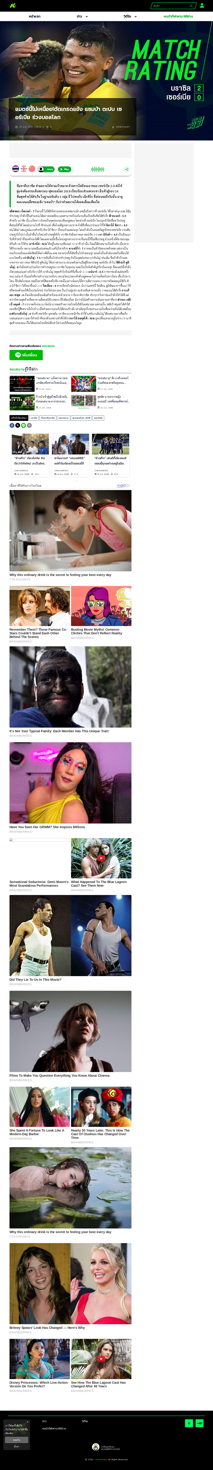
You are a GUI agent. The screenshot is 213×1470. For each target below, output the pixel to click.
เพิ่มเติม (9, 1433)
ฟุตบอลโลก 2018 (81, 418)
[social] (189, 1423)
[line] (23, 426)
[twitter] (17, 425)
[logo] (13, 6)
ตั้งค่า (16, 1446)
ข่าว (44, 1421)
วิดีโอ (85, 1421)
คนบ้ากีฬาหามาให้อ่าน (54, 1429)
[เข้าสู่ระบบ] (201, 5)
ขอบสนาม (64, 418)
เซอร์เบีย (98, 418)
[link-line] (26, 359)
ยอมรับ (16, 1440)
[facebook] (11, 426)
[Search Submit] (191, 6)
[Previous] (6, 455)
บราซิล (34, 418)
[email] (29, 426)
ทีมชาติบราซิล (48, 418)
